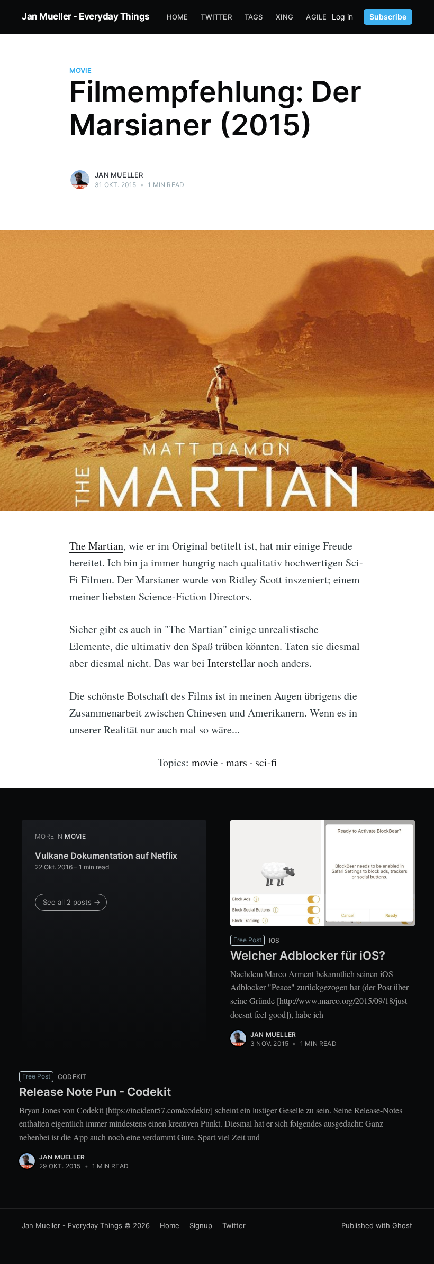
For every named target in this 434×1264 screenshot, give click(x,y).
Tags (254, 17)
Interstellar (231, 663)
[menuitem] (177, 17)
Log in (342, 17)
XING (285, 17)
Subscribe (387, 16)
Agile (316, 17)
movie (80, 70)
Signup (200, 1225)
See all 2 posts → (71, 902)
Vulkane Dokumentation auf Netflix (106, 855)
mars (236, 762)
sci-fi (266, 762)
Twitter (216, 17)
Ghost (402, 1225)
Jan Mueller (119, 175)
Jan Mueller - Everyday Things (86, 16)
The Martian (96, 545)
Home (177, 17)
